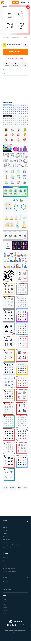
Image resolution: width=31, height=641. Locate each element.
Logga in (23, 2)
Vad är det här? (14, 70)
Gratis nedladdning (15, 51)
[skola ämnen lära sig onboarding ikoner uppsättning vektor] (15, 243)
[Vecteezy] (2, 2)
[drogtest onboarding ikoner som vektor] (15, 199)
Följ (25, 46)
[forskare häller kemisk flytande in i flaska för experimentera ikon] (9, 293)
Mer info (6, 74)
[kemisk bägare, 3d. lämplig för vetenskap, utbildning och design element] (7, 148)
